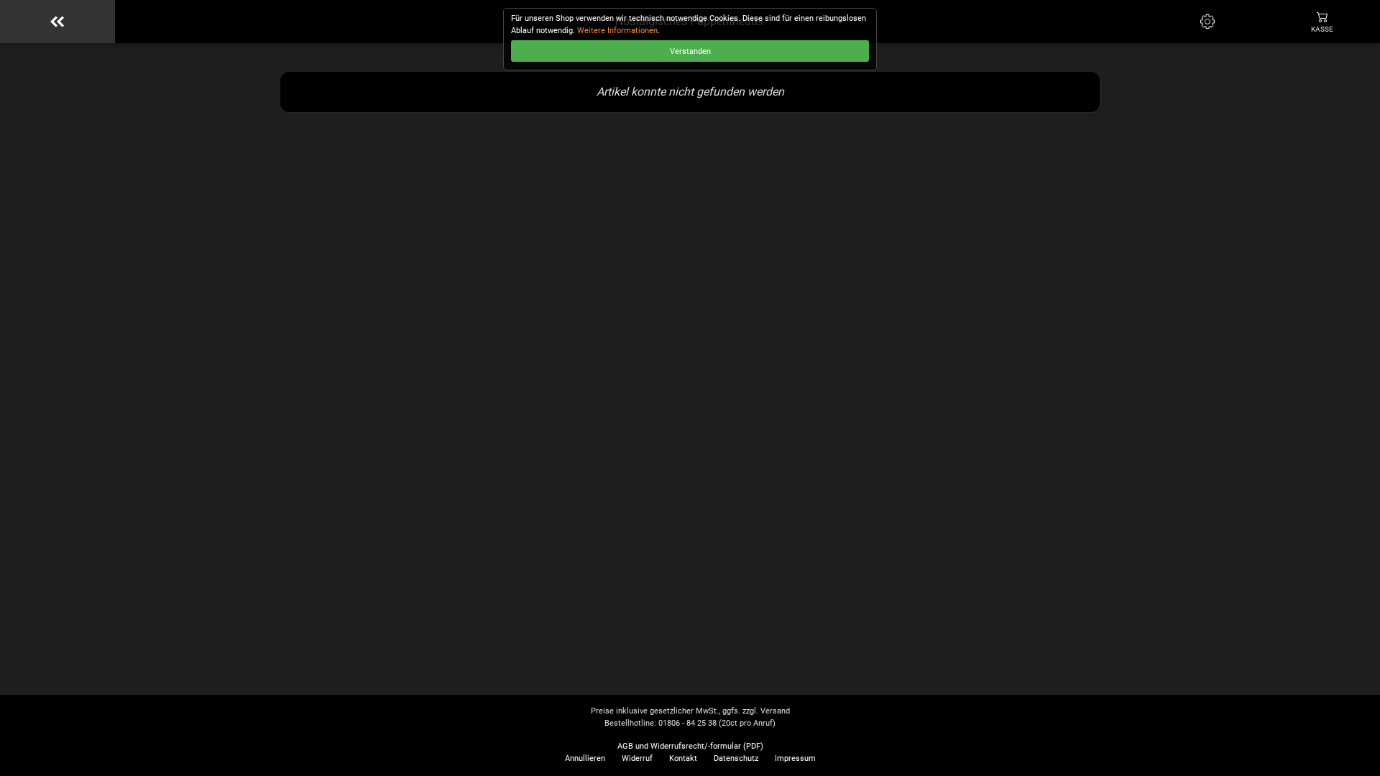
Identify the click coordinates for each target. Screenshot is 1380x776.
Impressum (795, 758)
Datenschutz (736, 758)
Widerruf (637, 758)
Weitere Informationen (617, 30)
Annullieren (585, 758)
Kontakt (683, 758)
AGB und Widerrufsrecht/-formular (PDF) (690, 746)
